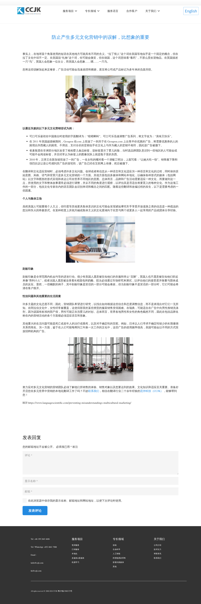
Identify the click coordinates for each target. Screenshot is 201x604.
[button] (75, 10)
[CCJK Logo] (29, 11)
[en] (191, 11)
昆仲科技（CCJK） (151, 391)
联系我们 (93, 391)
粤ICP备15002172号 (65, 591)
